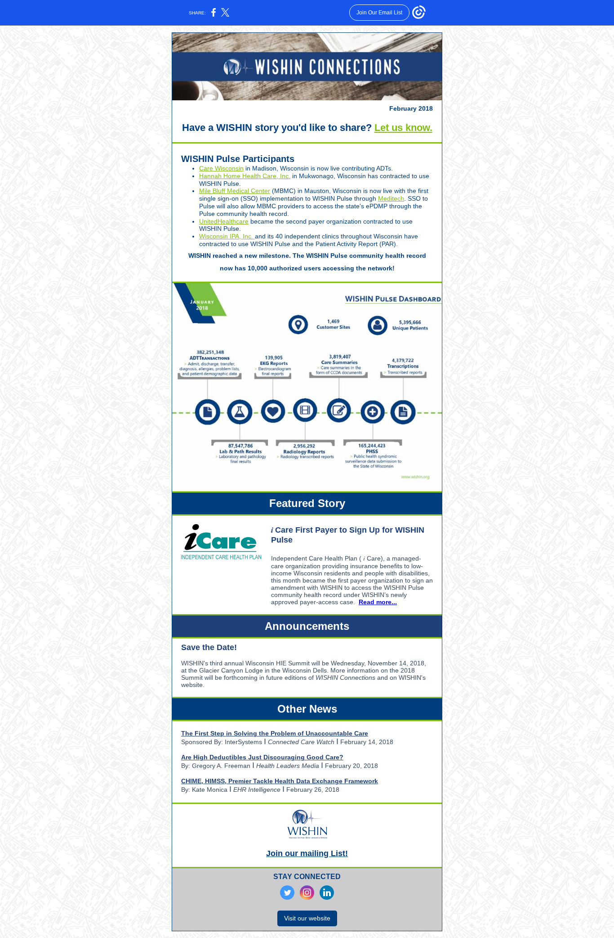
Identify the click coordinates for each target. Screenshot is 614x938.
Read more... (378, 602)
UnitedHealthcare (224, 221)
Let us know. (403, 127)
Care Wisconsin (221, 168)
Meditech (391, 198)
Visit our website (307, 918)
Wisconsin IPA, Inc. (227, 236)
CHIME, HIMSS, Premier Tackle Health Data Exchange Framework (279, 781)
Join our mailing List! (307, 853)
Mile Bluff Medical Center (234, 190)
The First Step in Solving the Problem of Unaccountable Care (274, 733)
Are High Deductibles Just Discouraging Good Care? (262, 757)
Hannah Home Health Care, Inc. (244, 176)
